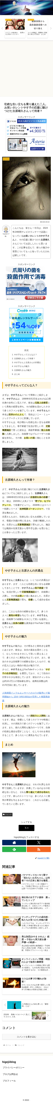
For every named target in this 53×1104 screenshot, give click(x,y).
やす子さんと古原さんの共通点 (27, 362)
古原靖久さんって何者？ (24, 358)
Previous (2, 28)
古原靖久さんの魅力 (22, 370)
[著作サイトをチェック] (14, 842)
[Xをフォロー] (39, 842)
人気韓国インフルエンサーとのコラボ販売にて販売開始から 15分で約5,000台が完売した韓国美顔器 (26, 697)
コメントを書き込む (26, 1037)
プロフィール (9, 1081)
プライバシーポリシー (13, 1067)
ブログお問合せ (10, 1074)
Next (51, 28)
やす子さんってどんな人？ (25, 354)
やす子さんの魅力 (21, 366)
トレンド (8, 814)
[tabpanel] (15, 28)
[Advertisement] (26, 68)
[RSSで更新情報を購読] (39, 849)
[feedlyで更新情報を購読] (14, 849)
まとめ (17, 374)
